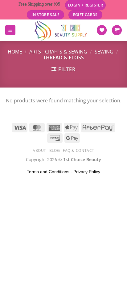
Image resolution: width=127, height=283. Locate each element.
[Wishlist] (102, 30)
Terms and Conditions (48, 171)
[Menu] (10, 30)
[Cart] (117, 30)
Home (15, 51)
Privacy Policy (86, 171)
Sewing (104, 51)
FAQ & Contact (78, 150)
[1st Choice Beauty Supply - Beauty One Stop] (61, 30)
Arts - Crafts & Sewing (58, 51)
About (39, 150)
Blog (54, 150)
